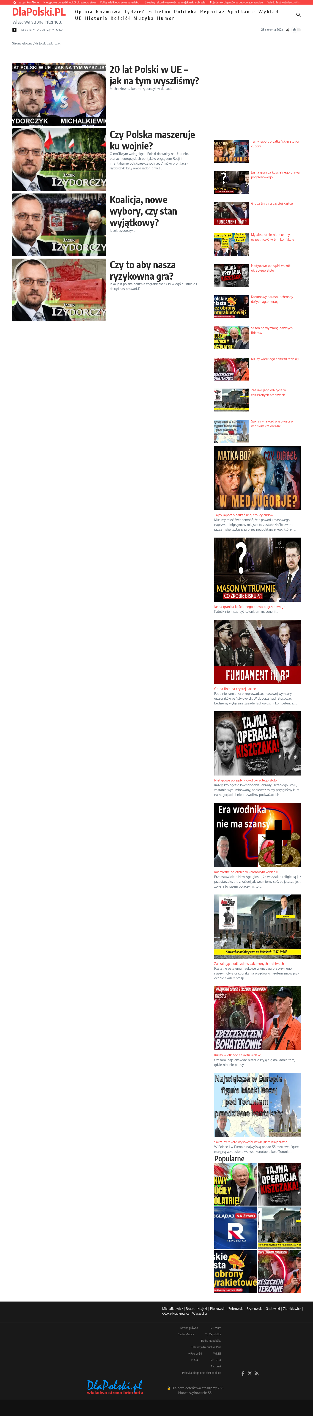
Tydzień (135, 11)
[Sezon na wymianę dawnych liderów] (235, 1184)
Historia (96, 18)
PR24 (194, 1360)
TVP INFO (215, 1360)
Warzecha (199, 1313)
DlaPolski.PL (39, 11)
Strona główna (22, 43)
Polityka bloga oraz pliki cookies (201, 1373)
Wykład (268, 11)
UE (78, 18)
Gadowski (273, 1309)
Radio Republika (211, 1340)
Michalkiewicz (172, 1309)
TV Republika (213, 1334)
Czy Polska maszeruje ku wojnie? (152, 140)
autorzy (44, 29)
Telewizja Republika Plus (206, 1347)
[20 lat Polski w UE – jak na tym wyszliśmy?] (59, 94)
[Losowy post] (287, 30)
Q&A (60, 29)
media (26, 29)
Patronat (216, 1366)
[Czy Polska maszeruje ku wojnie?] (59, 159)
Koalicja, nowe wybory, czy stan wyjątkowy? (143, 210)
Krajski (202, 1309)
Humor (166, 18)
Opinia (84, 11)
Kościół (121, 18)
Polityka (186, 11)
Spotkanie (242, 11)
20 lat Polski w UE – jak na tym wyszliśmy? (154, 74)
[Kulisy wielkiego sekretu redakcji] (279, 1271)
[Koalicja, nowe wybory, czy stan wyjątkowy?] (59, 224)
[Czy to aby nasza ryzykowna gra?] (59, 290)
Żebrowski (236, 1309)
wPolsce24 (195, 1353)
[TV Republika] (235, 1227)
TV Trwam (215, 1328)
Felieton (159, 11)
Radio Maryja (186, 1334)
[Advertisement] (257, 101)
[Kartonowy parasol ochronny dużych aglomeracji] (235, 1271)
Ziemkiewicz (292, 1309)
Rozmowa (108, 11)
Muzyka (144, 18)
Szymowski (255, 1309)
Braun (190, 1309)
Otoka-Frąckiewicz (175, 1313)
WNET (217, 1353)
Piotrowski (217, 1309)
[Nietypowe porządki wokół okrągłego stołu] (279, 1184)
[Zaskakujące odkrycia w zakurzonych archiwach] (279, 1227)
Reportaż (212, 11)
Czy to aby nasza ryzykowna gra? (143, 270)
